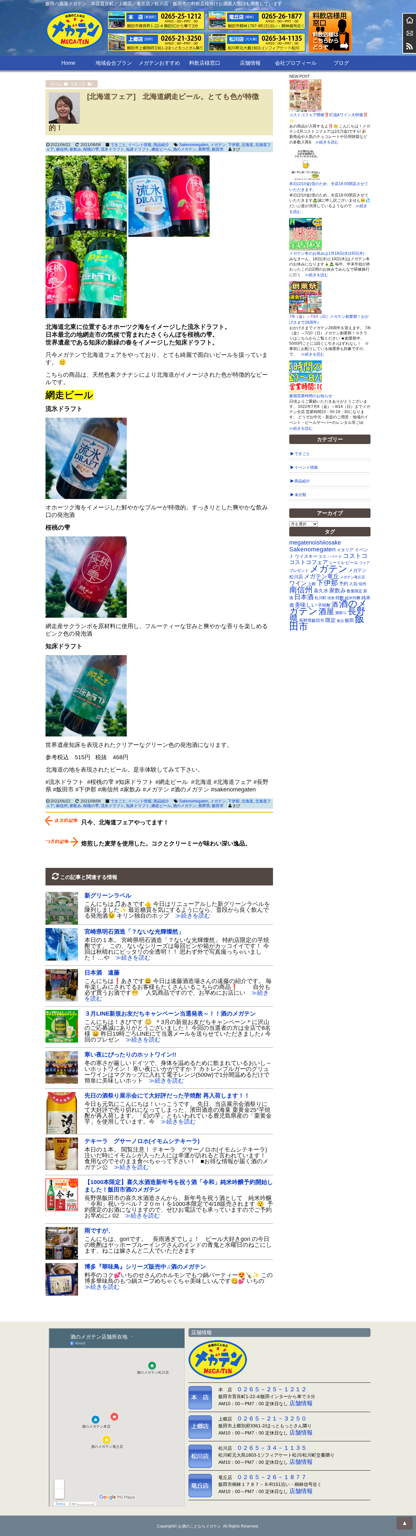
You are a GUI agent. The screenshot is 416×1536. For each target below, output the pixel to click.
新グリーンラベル (107, 895)
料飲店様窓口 (204, 63)
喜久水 (321, 590)
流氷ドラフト (112, 149)
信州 (362, 584)
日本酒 (304, 596)
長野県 (204, 149)
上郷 (312, 584)
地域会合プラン (114, 63)
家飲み (75, 149)
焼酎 (339, 597)
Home (68, 63)
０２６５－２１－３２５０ (272, 1418)
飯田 (349, 620)
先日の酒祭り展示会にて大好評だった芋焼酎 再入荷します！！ (167, 1095)
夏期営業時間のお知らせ (310, 396)
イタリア (345, 549)
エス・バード (330, 557)
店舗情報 (250, 63)
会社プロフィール (296, 63)
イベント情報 (139, 144)
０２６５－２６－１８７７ (272, 1477)
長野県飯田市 (311, 620)
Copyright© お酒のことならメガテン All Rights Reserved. (208, 1526)
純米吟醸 (352, 598)
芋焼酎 (324, 605)
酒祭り (341, 613)
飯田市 (218, 149)
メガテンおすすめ (159, 63)
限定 (330, 620)
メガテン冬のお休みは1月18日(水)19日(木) (326, 253)
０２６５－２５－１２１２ (272, 1389)
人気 (353, 583)
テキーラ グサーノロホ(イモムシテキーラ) (142, 1141)
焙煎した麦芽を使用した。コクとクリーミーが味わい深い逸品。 (166, 843)
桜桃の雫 (91, 149)
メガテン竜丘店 (352, 577)
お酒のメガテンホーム (409, 20)
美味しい (306, 605)
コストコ (355, 555)
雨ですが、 (99, 1230)
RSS (409, 46)
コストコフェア (308, 562)
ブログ (341, 63)
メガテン (218, 144)
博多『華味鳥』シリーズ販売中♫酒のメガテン (145, 1266)
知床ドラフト (138, 149)
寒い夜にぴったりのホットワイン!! (130, 1054)
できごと (118, 144)
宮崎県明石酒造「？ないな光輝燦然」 (134, 931)
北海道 (247, 144)
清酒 (330, 598)
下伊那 (234, 144)
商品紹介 (161, 144)
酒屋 (326, 611)
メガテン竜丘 (321, 576)
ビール (351, 562)
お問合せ (409, 33)
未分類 (300, 494)
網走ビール (161, 149)
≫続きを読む (189, 915)
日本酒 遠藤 (102, 972)
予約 (343, 583)
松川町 (320, 598)
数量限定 (354, 591)
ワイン (298, 583)
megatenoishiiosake (315, 542)
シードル (336, 562)
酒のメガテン (184, 149)
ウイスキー (306, 556)
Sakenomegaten (193, 144)
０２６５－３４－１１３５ (272, 1448)
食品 (340, 621)
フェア (364, 563)
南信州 (62, 149)
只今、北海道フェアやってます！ (125, 822)
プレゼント (299, 570)
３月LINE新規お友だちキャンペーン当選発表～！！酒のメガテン (170, 1013)
